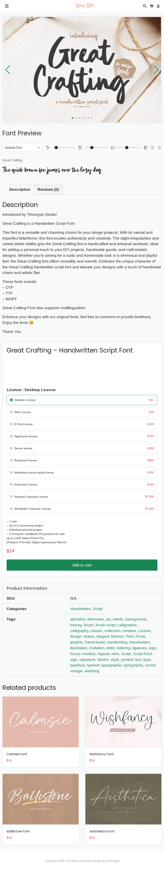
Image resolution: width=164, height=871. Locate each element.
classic (96, 631)
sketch (103, 659)
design (76, 636)
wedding (92, 671)
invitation (97, 648)
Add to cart (82, 565)
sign (73, 659)
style (115, 659)
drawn (89, 636)
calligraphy (79, 631)
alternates (95, 619)
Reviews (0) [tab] (48, 189)
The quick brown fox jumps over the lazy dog (51, 170)
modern (89, 654)
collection (112, 631)
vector (150, 665)
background (136, 619)
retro (115, 654)
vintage (76, 671)
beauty (76, 625)
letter (111, 648)
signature (87, 659)
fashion (117, 636)
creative (129, 631)
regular (103, 654)
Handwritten (80, 609)
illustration (78, 648)
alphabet (77, 619)
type (147, 659)
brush (89, 625)
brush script (106, 625)
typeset (93, 665)
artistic (118, 619)
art (108, 619)
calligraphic (127, 625)
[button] (156, 69)
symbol (127, 659)
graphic (76, 642)
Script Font (142, 654)
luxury (75, 654)
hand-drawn (95, 642)
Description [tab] (19, 189)
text (138, 659)
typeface (77, 665)
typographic (112, 665)
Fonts (140, 636)
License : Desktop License (31, 390)
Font (130, 636)
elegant (102, 636)
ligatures (139, 648)
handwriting (117, 642)
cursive (144, 631)
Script (98, 609)
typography (133, 665)
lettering (123, 648)
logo (152, 648)
